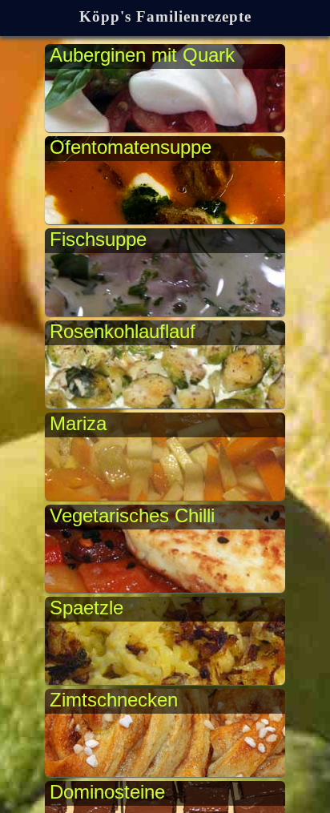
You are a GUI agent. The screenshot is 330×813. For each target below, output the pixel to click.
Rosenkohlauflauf (122, 331)
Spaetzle (86, 607)
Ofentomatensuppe (130, 147)
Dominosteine (107, 792)
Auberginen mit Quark (142, 55)
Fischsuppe (98, 239)
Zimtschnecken (114, 699)
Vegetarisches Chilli (132, 515)
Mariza (78, 423)
